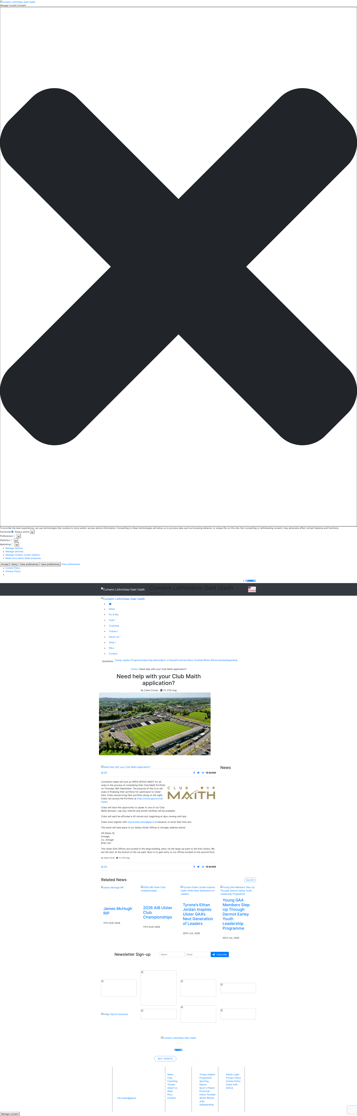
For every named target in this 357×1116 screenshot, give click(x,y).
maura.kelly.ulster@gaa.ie (141, 822)
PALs (111, 647)
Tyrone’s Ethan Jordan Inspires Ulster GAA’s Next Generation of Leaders (198, 914)
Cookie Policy (13, 568)
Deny (14, 564)
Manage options (14, 548)
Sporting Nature (151, 660)
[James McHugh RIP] (112, 887)
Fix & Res (114, 614)
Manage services (14, 551)
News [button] (112, 608)
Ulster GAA (232, 1084)
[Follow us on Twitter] (251, 580)
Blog (104, 772)
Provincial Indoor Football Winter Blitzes (197, 660)
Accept (5, 564)
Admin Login (232, 1074)
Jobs (220, 660)
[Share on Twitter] (199, 772)
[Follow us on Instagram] (253, 580)
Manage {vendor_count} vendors (23, 554)
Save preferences (50, 564)
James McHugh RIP (117, 911)
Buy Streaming (192, 1058)
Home (134, 669)
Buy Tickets (165, 1058)
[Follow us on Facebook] (249, 580)
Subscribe (221, 954)
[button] (178, 266)
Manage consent (10, 1114)
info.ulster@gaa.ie (126, 1098)
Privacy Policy (13, 571)
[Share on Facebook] (194, 772)
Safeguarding (230, 660)
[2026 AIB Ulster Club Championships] (158, 888)
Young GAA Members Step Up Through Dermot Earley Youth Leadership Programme (236, 914)
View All (249, 880)
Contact (113, 653)
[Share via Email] (203, 772)
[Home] (181, 604)
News (170, 1074)
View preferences (29, 564)
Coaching (114, 625)
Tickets (252, 590)
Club (111, 620)
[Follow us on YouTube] (255, 580)
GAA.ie (229, 1087)
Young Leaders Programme (129, 660)
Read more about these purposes (23, 558)
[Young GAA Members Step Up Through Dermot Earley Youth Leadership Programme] (238, 890)
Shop (111, 642)
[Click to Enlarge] (158, 767)
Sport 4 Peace (168, 660)
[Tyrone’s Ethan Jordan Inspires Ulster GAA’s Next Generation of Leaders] (198, 890)
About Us (114, 636)
